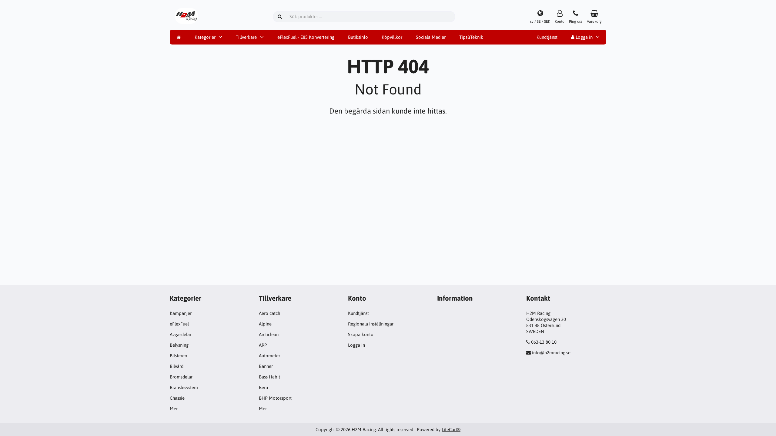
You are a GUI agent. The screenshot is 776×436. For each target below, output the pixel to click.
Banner (266, 366)
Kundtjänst (547, 37)
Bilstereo (178, 355)
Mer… (175, 408)
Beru (263, 387)
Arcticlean (269, 334)
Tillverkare (246, 37)
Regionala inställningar (370, 323)
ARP (263, 345)
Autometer (269, 355)
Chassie (177, 398)
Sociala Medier (431, 37)
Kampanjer (181, 313)
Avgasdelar (180, 334)
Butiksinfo (358, 37)
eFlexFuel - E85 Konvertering (305, 37)
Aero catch (269, 313)
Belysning (179, 345)
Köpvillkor (392, 37)
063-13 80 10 (544, 342)
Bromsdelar (181, 376)
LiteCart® (451, 429)
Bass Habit (269, 376)
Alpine (265, 323)
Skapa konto (360, 334)
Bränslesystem (184, 387)
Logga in (583, 37)
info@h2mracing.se (551, 352)
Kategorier (205, 37)
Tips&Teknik (471, 37)
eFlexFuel (179, 323)
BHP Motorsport (275, 398)
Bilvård (176, 366)
